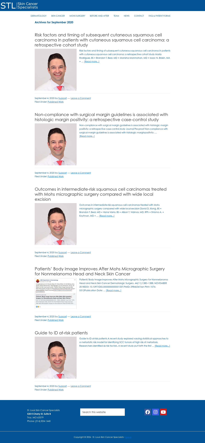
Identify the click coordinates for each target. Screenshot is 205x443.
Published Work (56, 101)
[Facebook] (147, 412)
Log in (128, 437)
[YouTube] (163, 412)
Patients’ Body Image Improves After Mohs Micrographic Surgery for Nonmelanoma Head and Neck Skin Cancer (100, 271)
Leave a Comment (81, 98)
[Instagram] (155, 412)
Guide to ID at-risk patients (61, 332)
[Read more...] (91, 61)
